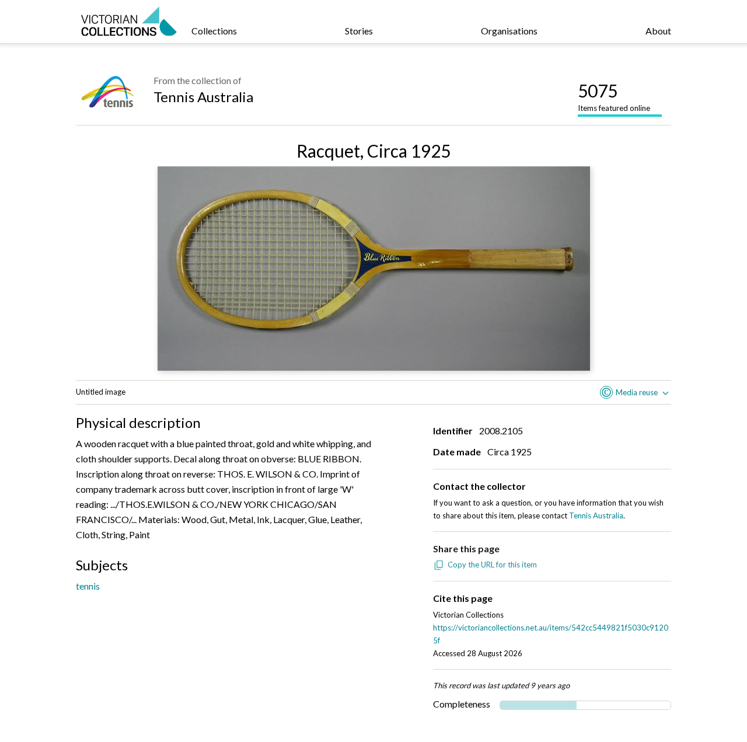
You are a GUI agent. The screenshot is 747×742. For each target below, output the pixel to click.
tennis (88, 585)
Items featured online (614, 96)
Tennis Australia (203, 96)
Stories (359, 30)
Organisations (509, 30)
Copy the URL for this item (492, 564)
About (658, 30)
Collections (214, 30)
